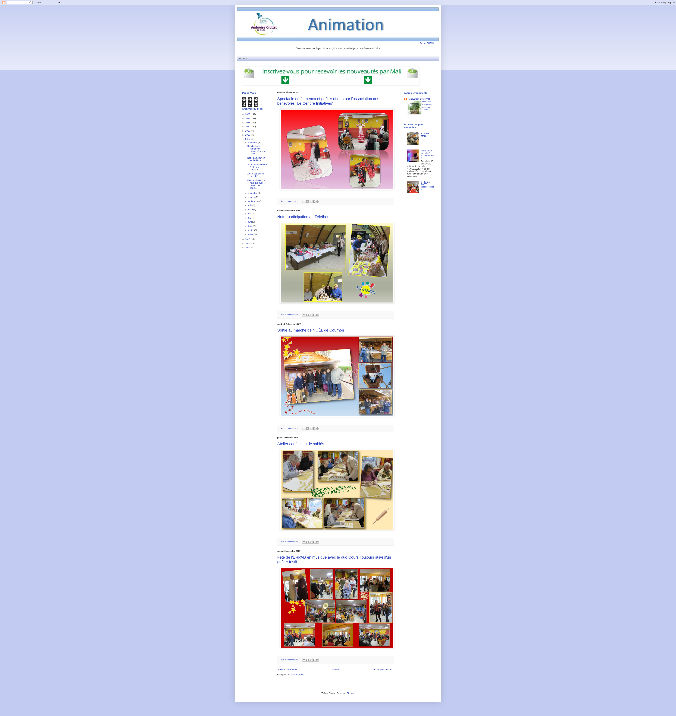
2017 (248, 139)
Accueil (243, 58)
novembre (253, 193)
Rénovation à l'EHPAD (419, 99)
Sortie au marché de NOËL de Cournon (310, 330)
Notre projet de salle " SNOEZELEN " (427, 154)
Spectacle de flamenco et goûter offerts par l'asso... (256, 150)
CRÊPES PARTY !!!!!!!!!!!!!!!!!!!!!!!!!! (427, 186)
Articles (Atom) (297, 674)
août (250, 205)
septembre (253, 201)
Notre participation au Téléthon (303, 217)
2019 (248, 131)
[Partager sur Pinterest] (317, 201)
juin (250, 213)
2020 (248, 126)
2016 (248, 239)
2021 (248, 122)
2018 (248, 135)
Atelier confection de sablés (300, 444)
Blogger (350, 693)
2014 (248, 247)
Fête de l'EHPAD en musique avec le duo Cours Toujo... (256, 184)
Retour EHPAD (427, 43)
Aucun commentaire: (290, 201)
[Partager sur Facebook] (314, 201)
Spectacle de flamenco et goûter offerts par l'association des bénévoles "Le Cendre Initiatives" (328, 101)
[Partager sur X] (310, 201)
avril (250, 222)
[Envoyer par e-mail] (304, 201)
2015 (248, 243)
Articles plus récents (287, 669)
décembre (253, 142)
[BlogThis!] (307, 201)
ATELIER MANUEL (425, 134)
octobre (251, 197)
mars (250, 226)
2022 (248, 118)
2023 (248, 114)
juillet (250, 209)
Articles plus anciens (383, 669)
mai (250, 218)
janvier (251, 234)
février (251, 230)
